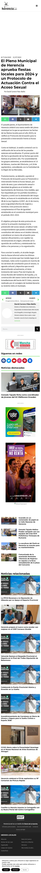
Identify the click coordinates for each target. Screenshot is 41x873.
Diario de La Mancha (27, 842)
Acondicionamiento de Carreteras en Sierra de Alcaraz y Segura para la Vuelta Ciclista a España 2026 (20, 718)
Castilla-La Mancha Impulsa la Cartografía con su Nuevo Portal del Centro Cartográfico (20, 809)
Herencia (24, 845)
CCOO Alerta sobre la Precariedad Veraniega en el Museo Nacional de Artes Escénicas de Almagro (19, 749)
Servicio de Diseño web (24, 827)
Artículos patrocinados (9, 827)
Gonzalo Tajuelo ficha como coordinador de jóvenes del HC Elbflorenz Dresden (20, 396)
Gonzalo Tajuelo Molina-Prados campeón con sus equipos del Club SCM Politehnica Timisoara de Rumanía (29, 534)
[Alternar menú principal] (37, 5)
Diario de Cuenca (26, 839)
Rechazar (15, 870)
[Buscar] (37, 328)
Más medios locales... (27, 848)
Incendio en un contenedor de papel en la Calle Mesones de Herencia (29, 521)
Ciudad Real (4, 851)
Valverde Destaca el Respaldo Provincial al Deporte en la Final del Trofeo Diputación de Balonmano (19, 658)
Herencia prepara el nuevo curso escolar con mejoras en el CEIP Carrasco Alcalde (19, 628)
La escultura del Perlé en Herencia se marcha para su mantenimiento (29, 545)
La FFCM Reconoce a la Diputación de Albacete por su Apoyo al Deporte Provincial (19, 599)
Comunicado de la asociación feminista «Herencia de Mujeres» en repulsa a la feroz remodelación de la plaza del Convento (29, 560)
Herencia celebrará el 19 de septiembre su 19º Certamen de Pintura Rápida (20, 780)
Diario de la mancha (31, 824)
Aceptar (6, 870)
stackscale (17, 321)
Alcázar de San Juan (7, 842)
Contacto (35, 827)
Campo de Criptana (6, 848)
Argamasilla (4, 845)
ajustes (17, 866)
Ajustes (25, 870)
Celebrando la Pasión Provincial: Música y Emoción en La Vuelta (18, 688)
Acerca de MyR (20, 829)
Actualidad (6, 57)
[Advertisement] (20, 33)
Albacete (3, 839)
